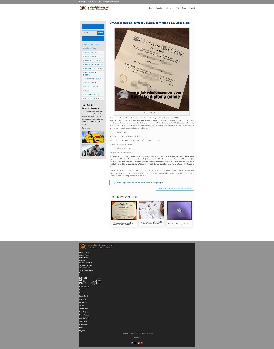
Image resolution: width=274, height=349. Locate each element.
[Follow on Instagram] (138, 343)
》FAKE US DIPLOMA (90, 53)
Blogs (184, 8)
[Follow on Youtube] (142, 343)
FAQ (177, 8)
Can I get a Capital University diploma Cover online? (178, 224)
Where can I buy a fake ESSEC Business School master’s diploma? (151, 222)
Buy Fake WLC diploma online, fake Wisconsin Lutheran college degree (137, 183)
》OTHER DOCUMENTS (91, 99)
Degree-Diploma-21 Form (91, 44)
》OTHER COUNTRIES (90, 87)
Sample (159, 8)
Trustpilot (137, 337)
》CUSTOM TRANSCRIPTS (92, 95)
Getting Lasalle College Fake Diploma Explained (175, 188)
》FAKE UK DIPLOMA (90, 57)
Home (150, 8)
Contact (191, 8)
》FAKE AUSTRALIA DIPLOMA (93, 64)
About (168, 8)
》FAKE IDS (87, 91)
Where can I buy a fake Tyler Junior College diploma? (123, 223)
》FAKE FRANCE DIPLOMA (92, 79)
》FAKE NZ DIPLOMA (90, 83)
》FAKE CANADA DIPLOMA (92, 61)
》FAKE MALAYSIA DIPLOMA (93, 68)
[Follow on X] (135, 343)
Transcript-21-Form (89, 48)
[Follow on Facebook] (132, 343)
